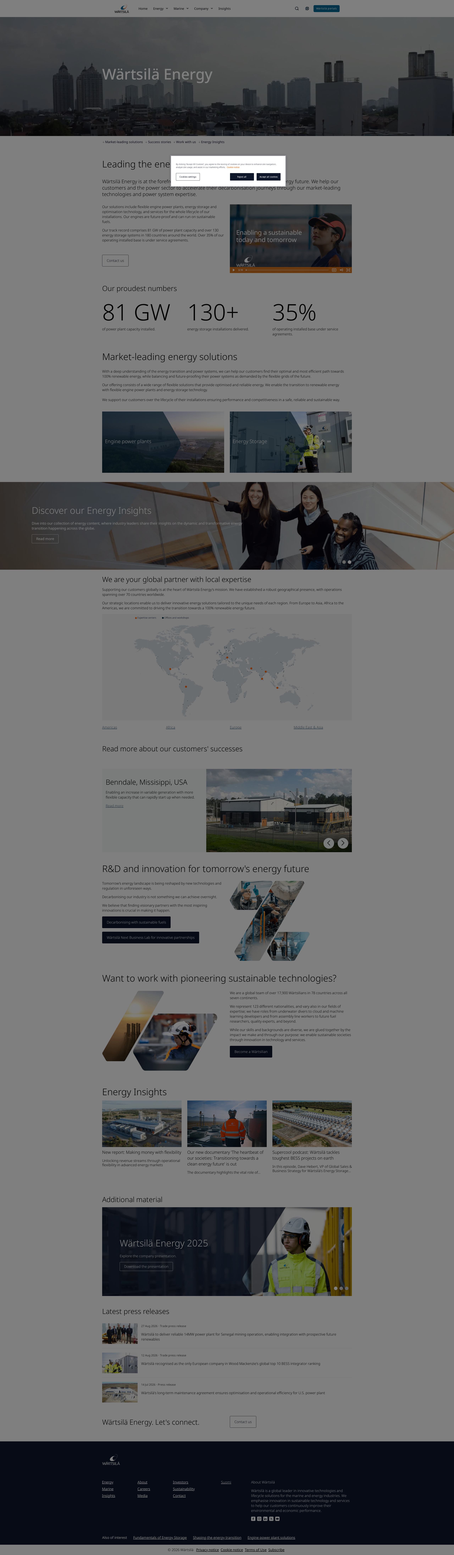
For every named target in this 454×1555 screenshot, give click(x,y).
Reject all (242, 176)
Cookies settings (187, 176)
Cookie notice (233, 167)
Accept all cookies (269, 176)
